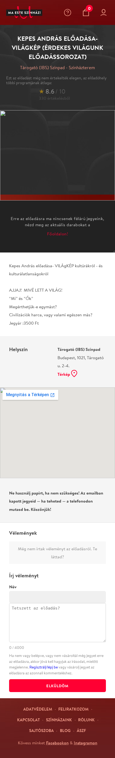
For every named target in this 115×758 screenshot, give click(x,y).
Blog (65, 730)
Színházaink (59, 720)
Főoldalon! (57, 233)
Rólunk (86, 720)
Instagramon (85, 743)
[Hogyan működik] (69, 12)
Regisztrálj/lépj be (43, 667)
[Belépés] (105, 12)
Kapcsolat (28, 720)
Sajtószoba (41, 730)
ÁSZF (81, 730)
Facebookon (57, 743)
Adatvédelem (37, 709)
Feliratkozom (73, 709)
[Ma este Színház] (24, 12)
